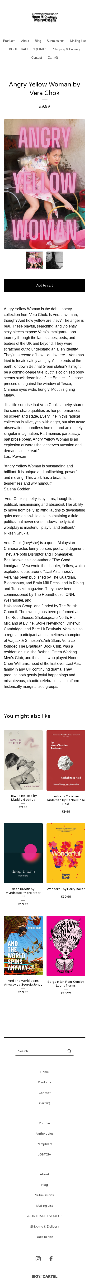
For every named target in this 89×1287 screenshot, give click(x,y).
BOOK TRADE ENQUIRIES (28, 49)
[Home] (44, 17)
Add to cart (44, 285)
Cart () (53, 57)
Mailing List (78, 41)
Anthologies (45, 1134)
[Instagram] (38, 1258)
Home (44, 1072)
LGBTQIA (44, 1154)
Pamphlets (44, 1144)
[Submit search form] (69, 1051)
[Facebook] (51, 1258)
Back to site (44, 1237)
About (25, 41)
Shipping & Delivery (66, 49)
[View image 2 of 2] (55, 260)
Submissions (56, 41)
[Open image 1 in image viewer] (44, 184)
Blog (38, 41)
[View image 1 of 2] (34, 260)
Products (9, 41)
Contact (36, 57)
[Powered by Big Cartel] (44, 1276)
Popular (44, 1123)
